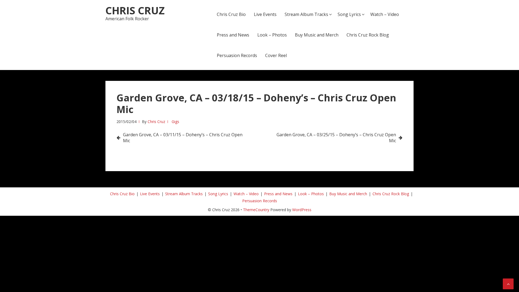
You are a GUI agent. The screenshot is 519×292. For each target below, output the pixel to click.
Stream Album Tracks (306, 14)
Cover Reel (276, 55)
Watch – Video (384, 14)
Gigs (175, 121)
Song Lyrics (349, 14)
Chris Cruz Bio (231, 14)
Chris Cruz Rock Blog (368, 35)
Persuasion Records (237, 55)
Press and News (233, 35)
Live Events (265, 14)
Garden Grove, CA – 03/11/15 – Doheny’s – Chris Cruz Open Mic (182, 138)
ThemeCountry (256, 209)
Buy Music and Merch (316, 35)
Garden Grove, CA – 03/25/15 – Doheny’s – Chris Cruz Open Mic (336, 138)
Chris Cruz (135, 10)
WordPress (301, 209)
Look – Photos (272, 35)
